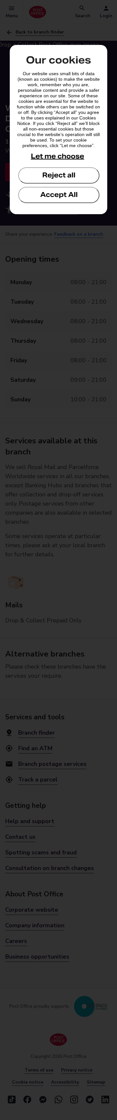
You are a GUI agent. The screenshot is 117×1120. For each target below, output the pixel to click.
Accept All (59, 194)
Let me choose (57, 156)
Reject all (58, 175)
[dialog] (58, 129)
